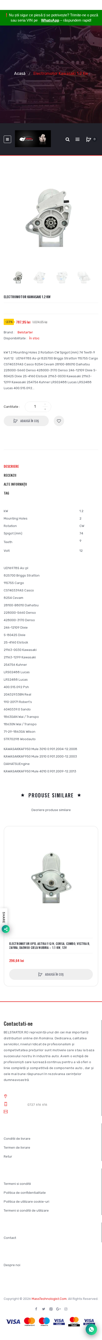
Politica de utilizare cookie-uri (26, 1201)
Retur (8, 1156)
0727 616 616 (37, 1105)
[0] (89, 139)
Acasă (20, 73)
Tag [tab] (6, 492)
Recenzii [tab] (10, 475)
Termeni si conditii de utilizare (26, 1210)
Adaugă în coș (29, 421)
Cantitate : (12, 406)
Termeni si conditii (17, 1184)
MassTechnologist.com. (49, 1299)
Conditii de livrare (17, 1138)
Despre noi (12, 1265)
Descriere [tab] (11, 466)
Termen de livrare (17, 1147)
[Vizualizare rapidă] (10, 851)
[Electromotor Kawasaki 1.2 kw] (18, 277)
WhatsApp (50, 20)
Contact (10, 1238)
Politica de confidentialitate (25, 1192)
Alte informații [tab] (15, 484)
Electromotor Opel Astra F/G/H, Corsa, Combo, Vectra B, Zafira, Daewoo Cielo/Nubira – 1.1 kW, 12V (49, 946)
